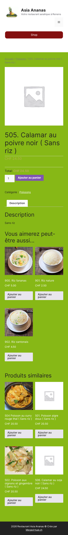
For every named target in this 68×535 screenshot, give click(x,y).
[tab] (17, 203)
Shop (34, 34)
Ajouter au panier (29, 177)
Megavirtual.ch (34, 529)
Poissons (21, 58)
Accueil (9, 58)
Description (17, 203)
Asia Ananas (33, 10)
